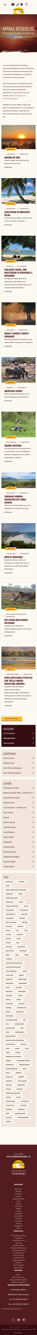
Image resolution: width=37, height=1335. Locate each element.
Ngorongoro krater (12, 1020)
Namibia (8, 1012)
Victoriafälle (25, 1101)
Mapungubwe (22, 991)
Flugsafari (24, 914)
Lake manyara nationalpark (14, 963)
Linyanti (24, 971)
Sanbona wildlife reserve (13, 1056)
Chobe (20, 894)
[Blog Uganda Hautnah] (18, 424)
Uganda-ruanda (10, 1101)
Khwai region (21, 946)
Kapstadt (8, 938)
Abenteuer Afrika (13, 390)
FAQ (33, 1329)
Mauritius (22, 1003)
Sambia (8, 1052)
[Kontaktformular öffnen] (12, 4)
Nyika (7, 1024)
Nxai (24, 1020)
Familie (26, 906)
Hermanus (20, 926)
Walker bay (9, 1109)
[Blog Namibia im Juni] (18, 137)
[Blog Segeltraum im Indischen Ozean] (18, 191)
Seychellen (9, 1077)
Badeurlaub (9, 881)
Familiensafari (24, 910)
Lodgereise (9, 979)
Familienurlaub (10, 914)
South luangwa (22, 1081)
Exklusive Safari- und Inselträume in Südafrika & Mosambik (18, 272)
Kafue (26, 930)
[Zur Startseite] (18, 11)
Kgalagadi (9, 946)
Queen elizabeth (10, 1036)
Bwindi (8, 885)
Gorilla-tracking (11, 922)
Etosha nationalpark (12, 906)
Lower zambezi (22, 979)
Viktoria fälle (10, 1105)
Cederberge (9, 894)
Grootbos (25, 922)
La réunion (9, 959)
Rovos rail (23, 1044)
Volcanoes (23, 1105)
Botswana (22, 881)
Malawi (8, 987)
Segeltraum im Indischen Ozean (17, 213)
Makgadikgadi (23, 983)
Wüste (7, 1113)
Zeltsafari (9, 1117)
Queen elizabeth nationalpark (15, 1040)
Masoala (8, 999)
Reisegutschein (10, 1044)
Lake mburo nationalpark (13, 967)
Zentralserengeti (23, 1117)
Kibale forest (10, 951)
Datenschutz (26, 1329)
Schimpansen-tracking (23, 1060)
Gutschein (9, 926)
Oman (22, 1028)
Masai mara (9, 995)
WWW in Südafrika (13, 556)
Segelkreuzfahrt (24, 1064)
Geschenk (22, 918)
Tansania (8, 1089)
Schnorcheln (10, 1064)
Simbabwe (21, 1077)
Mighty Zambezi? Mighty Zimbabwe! (16, 335)
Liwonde (21, 975)
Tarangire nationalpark (13, 1093)
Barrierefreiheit (7, 1329)
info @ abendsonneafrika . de (11, 1309)
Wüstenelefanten (20, 1113)
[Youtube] (24, 1320)
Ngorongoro (9, 1016)
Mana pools (9, 991)
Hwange (8, 930)
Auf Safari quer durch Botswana (16, 621)
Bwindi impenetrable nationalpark (16, 890)
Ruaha (7, 1048)
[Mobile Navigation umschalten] (5, 4)
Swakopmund (21, 1085)
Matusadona (9, 1003)
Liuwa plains (9, 975)
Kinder (8, 955)
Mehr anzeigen (11, 719)
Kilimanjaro (23, 951)
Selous (25, 1068)
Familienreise (10, 910)
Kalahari (8, 934)
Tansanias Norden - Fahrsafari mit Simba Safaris (15, 499)
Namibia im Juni (12, 157)
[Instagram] (13, 1320)
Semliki (8, 1072)
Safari (27, 1048)
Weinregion (21, 1109)
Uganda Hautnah (13, 445)
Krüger (26, 955)
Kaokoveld (20, 934)
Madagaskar (9, 983)
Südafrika (9, 1085)
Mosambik (8, 1007)
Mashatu (20, 995)
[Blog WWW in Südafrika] (18, 536)
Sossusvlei (9, 1081)
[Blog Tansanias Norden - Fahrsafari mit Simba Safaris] (18, 480)
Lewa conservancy (11, 971)
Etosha (21, 902)
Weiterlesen (8, 167)
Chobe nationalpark (12, 898)
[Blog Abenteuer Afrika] (18, 370)
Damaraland (9, 902)
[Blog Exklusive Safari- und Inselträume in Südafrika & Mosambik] (18, 248)
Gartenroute (10, 918)
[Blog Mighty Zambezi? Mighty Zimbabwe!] (18, 313)
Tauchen (8, 1097)
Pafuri (8, 1032)
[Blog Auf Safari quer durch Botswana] (18, 596)
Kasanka (8, 942)
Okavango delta (10, 1028)
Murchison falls (22, 1007)
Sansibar (8, 1060)
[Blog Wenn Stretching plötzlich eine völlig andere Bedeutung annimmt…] (18, 658)
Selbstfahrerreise (11, 1068)
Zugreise (8, 1121)
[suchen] (27, 4)
